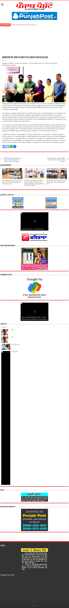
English (5, 60)
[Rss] (33, 605)
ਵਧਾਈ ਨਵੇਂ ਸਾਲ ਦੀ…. (16, 344)
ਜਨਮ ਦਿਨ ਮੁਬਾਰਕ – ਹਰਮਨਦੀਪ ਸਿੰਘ (32, 229)
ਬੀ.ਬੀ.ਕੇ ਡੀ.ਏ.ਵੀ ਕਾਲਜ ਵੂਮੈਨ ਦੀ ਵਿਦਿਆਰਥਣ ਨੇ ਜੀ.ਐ (23, 25)
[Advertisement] (34, 39)
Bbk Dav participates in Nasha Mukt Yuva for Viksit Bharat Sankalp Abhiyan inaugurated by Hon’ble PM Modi (34, 183)
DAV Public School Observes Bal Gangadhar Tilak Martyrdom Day (56, 182)
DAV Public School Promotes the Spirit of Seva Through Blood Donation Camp (12, 182)
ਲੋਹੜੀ (12, 330)
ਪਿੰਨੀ (12, 337)
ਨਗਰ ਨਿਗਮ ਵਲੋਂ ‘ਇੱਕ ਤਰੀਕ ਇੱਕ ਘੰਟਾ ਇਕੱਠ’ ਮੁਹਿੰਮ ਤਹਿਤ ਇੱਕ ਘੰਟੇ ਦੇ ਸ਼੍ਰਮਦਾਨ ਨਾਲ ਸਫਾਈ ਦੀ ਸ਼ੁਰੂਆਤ (13, 159)
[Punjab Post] (34, 6)
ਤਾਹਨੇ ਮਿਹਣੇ (4, 327)
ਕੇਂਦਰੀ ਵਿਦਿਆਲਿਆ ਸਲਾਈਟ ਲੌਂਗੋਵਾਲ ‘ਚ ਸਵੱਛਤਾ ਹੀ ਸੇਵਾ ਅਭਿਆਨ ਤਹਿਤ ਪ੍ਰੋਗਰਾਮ (56, 159)
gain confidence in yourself (36, 131)
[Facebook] (35, 605)
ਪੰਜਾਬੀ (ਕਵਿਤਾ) (14, 351)
